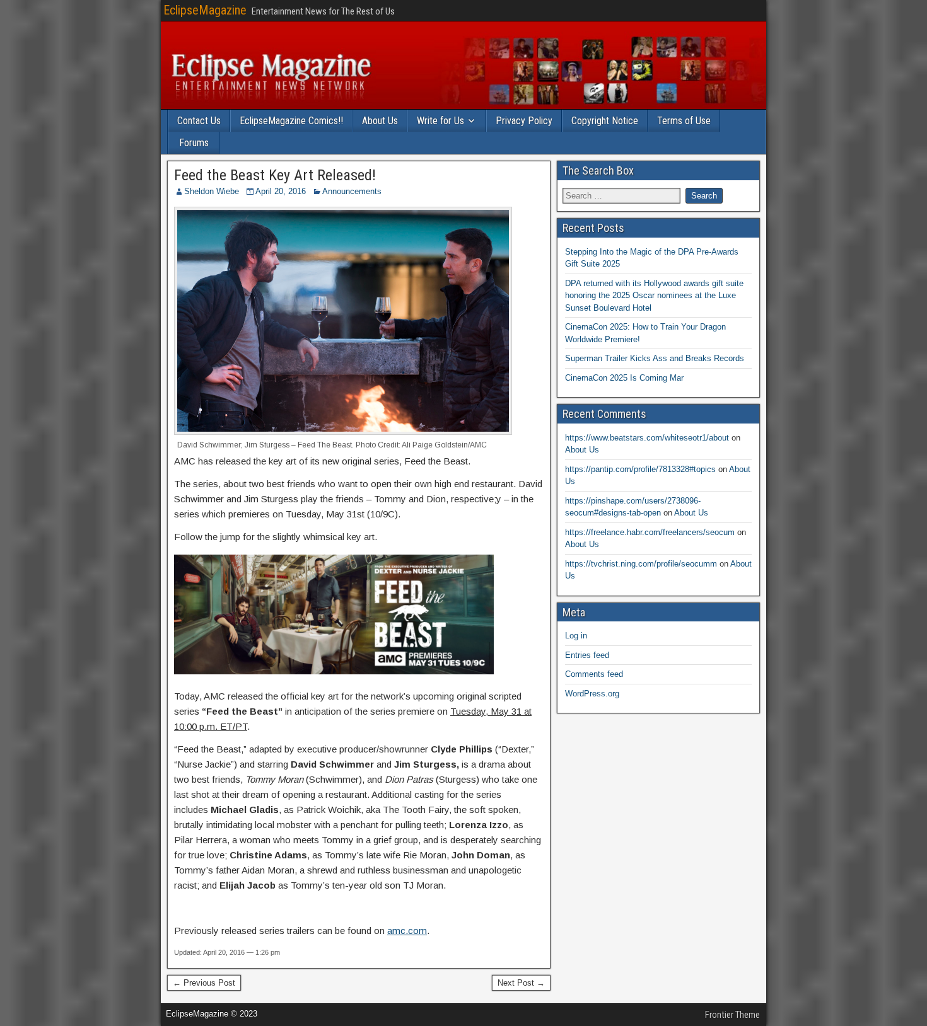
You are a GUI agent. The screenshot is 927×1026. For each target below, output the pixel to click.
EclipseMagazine (205, 10)
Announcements (352, 191)
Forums (194, 143)
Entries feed (587, 655)
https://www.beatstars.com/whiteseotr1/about (647, 437)
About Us (380, 121)
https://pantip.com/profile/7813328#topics (640, 469)
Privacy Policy (524, 121)
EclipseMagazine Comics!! (291, 121)
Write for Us (440, 121)
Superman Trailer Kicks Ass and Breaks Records (654, 358)
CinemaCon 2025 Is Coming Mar (624, 378)
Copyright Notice (604, 121)
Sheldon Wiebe (211, 191)
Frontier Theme (732, 1014)
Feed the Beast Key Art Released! (275, 175)
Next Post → (521, 983)
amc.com (407, 930)
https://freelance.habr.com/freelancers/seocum (650, 532)
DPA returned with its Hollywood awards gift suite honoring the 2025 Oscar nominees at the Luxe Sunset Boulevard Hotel (654, 296)
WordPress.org (592, 693)
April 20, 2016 (280, 191)
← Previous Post (204, 983)
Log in (576, 635)
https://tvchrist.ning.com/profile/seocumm (641, 563)
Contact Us (199, 121)
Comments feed (594, 674)
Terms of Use (684, 121)
